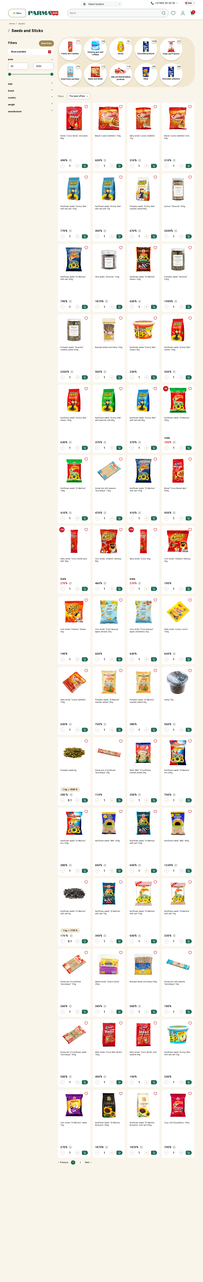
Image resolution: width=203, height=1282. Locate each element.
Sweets (21, 23)
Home (12, 23)
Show (61, 96)
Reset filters (46, 43)
